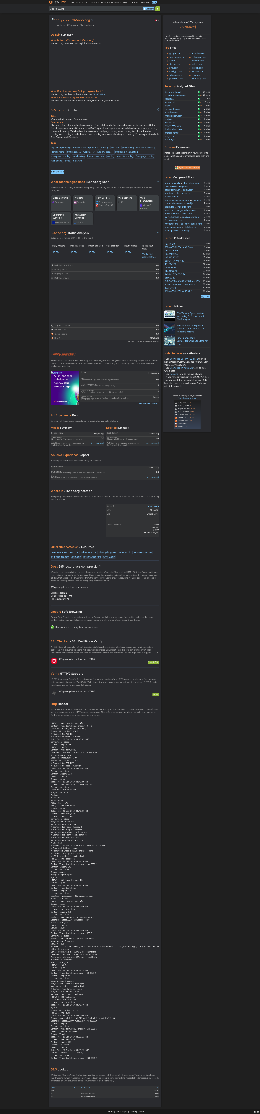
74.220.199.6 (98, 94)
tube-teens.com (89, 552)
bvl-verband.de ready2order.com (182, 217)
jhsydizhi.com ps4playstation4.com (183, 224)
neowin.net (170, 102)
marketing (77, 160)
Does (76, 566)
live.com (196, 75)
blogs (67, 160)
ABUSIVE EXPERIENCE (130, 2)
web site (115, 147)
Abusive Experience (70, 455)
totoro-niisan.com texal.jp (179, 203)
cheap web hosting (60, 156)
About (141, 1111)
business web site (95, 156)
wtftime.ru (170, 122)
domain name (57, 152)
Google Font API (106, 205)
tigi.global (169, 99)
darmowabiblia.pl (173, 92)
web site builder (104, 152)
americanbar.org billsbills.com (180, 227)
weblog (110, 156)
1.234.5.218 (170, 244)
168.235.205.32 (172, 257)
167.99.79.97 (170, 267)
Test (157, 695)
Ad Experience (66, 415)
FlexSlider (81, 202)
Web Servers (125, 198)
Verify (67, 674)
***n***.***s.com (173, 126)
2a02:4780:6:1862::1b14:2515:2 (180, 284)
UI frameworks (60, 198)
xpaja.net (169, 119)
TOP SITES (79, 2)
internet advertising (145, 147)
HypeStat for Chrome (189, 167)
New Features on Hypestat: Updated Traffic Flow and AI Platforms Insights (190, 328)
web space (56, 160)
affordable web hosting (126, 152)
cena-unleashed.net (142, 552)
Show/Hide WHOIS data (181, 368)
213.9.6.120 (170, 277)
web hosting (79, 156)
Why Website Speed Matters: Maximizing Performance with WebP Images (191, 316)
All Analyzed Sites (116, 1111)
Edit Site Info (57, 171)
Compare (150, 9)
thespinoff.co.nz (172, 109)
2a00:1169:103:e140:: (175, 261)
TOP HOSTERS (105, 2)
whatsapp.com (199, 78)
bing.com (173, 68)
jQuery (80, 222)
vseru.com (76, 557)
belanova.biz (125, 552)
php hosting (128, 147)
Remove (174, 374)
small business (74, 152)
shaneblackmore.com (175, 95)
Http (59, 704)
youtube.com (198, 53)
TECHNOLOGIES (145, 2)
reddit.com (197, 64)
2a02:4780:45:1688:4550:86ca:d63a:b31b (185, 281)
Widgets (78, 198)
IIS (122, 202)
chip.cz (168, 105)
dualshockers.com (173, 129)
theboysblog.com (107, 552)
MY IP (154, 2)
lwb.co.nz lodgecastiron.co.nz (180, 210)
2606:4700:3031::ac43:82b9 (178, 291)
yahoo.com (197, 71)
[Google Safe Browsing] (52, 627)
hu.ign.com (170, 136)
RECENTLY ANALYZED (91, 2)
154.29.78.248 (171, 250)
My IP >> (205, 297)
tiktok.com (174, 64)
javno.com (74, 552)
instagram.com (199, 57)
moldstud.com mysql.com (178, 213)
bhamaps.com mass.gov (178, 230)
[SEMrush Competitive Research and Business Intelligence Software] (63, 354)
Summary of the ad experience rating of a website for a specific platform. (84, 421)
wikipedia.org (175, 75)
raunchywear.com (92, 557)
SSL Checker (76, 641)
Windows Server (62, 222)
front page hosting (145, 156)
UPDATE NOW (187, 27)
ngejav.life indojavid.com (178, 207)
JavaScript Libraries (80, 216)
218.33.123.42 (171, 271)
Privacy (134, 1111)
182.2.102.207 (171, 254)
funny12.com (109, 557)
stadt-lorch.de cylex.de (177, 193)
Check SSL (153, 662)
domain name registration (85, 147)
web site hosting (125, 156)
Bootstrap (59, 202)
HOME (72, 2)
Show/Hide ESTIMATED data (184, 359)
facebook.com (176, 57)
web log (104, 147)
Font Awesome (105, 202)
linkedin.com (197, 68)
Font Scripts (103, 198)
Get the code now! (187, 398)
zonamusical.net (59, 552)
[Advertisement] (105, 68)
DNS (59, 1069)
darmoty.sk (170, 139)
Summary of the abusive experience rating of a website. (76, 460)
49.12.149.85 (170, 264)
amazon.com (198, 60)
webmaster (89, 152)
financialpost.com (173, 116)
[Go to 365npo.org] (92, 20)
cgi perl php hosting (61, 147)
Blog (127, 1111)
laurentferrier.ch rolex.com (179, 190)
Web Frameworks (147, 199)
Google (66, 612)
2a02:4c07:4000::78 (175, 274)
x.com (172, 60)
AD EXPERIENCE (116, 2)
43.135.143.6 (170, 288)
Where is (71, 491)
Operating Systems (58, 216)
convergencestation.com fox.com (183, 200)
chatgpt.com (175, 71)
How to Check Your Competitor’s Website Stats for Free (192, 341)
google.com (175, 53)
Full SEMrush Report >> (149, 403)
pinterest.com (176, 78)
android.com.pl (172, 133)
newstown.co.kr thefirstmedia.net (182, 183)
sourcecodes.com (60, 557)
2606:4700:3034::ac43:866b (179, 247)
